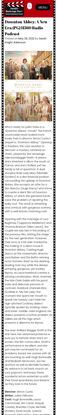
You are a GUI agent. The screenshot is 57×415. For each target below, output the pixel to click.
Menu (42, 7)
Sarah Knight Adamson (25, 40)
